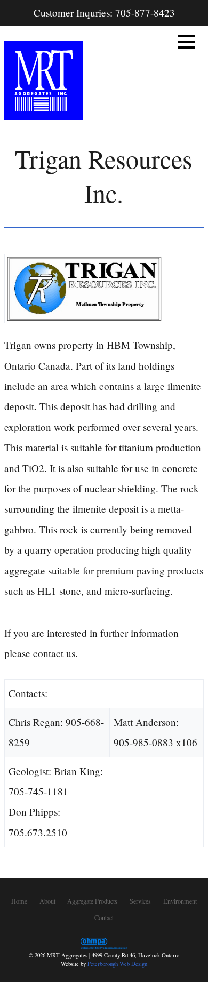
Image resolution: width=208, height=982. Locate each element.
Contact (104, 917)
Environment (180, 901)
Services (140, 901)
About (47, 901)
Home (19, 901)
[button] (186, 42)
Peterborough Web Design (117, 964)
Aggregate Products (92, 901)
